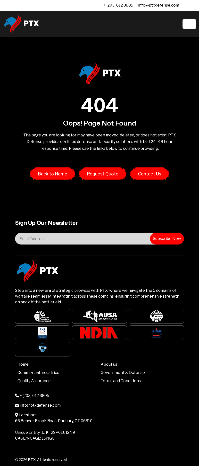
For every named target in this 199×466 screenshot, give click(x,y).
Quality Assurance (34, 381)
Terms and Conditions (121, 381)
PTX (32, 460)
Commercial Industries (38, 372)
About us (109, 364)
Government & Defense (123, 372)
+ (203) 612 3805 (118, 5)
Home (23, 364)
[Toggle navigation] (189, 24)
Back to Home (52, 173)
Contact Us (149, 173)
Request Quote (102, 173)
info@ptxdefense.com (158, 5)
